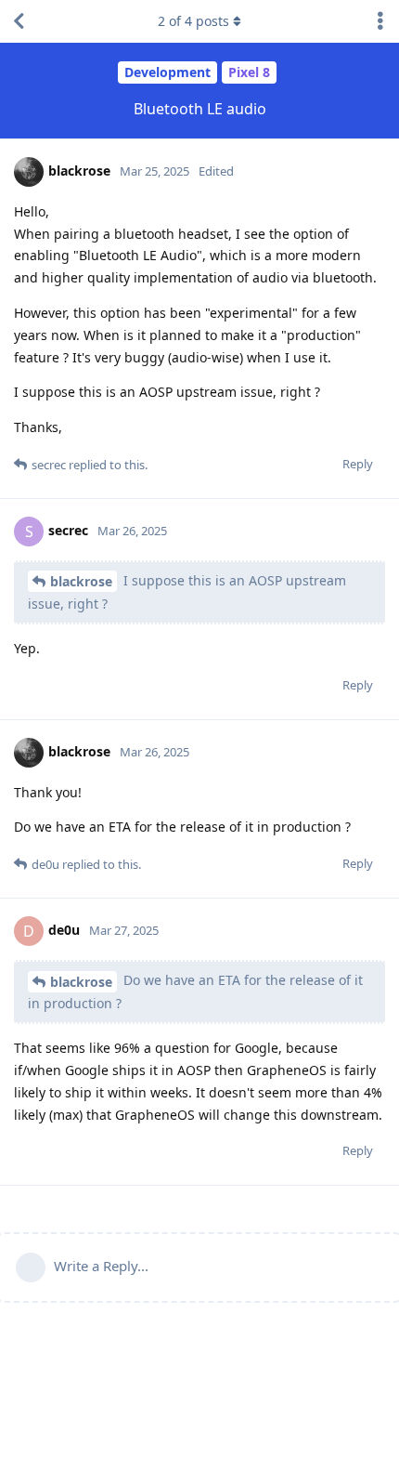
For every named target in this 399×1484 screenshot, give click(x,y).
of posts (193, 21)
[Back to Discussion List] (18, 21)
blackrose (81, 581)
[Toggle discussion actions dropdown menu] (380, 21)
